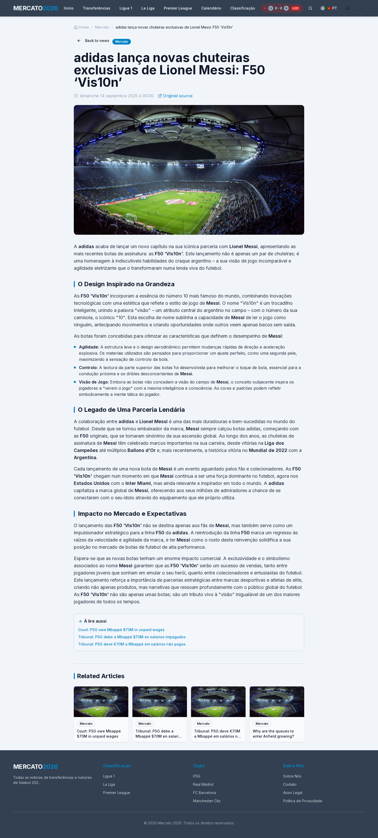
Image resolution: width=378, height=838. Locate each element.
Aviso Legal (292, 792)
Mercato (102, 27)
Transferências (96, 8)
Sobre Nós (292, 776)
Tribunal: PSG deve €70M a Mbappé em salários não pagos (132, 644)
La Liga (148, 8)
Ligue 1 (126, 8)
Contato (289, 784)
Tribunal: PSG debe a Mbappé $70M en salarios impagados (132, 637)
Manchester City (207, 801)
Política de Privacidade (302, 801)
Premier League (178, 8)
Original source (178, 95)
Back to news (97, 40)
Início (69, 8)
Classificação (242, 8)
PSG (196, 776)
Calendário (211, 8)
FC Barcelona (204, 792)
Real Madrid (203, 784)
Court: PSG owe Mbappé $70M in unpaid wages (121, 629)
